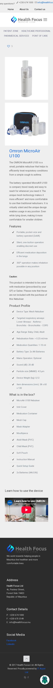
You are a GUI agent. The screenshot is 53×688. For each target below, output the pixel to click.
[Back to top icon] (26, 659)
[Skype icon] (25, 677)
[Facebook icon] (28, 677)
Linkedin (10, 644)
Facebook (11, 640)
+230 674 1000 (26, 2)
